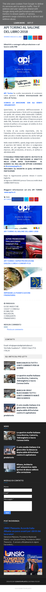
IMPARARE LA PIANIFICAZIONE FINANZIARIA (17, 294)
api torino (8, 199)
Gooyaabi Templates (23, 588)
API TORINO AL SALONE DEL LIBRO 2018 (21, 231)
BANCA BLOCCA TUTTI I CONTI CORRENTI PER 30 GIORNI (28, 365)
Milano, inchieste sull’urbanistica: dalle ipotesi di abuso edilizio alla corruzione (27, 468)
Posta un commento (15, 329)
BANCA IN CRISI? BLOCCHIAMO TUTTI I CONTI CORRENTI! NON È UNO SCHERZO (28, 394)
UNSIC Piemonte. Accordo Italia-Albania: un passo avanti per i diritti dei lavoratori (22, 531)
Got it (30, 23)
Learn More (19, 23)
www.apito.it (9, 192)
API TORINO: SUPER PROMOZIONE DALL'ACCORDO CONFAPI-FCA (19, 262)
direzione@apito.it (13, 166)
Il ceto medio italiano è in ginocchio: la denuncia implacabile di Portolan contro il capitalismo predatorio (22, 410)
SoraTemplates (21, 581)
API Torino (8, 93)
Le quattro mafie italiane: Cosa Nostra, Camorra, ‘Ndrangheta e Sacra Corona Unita (28, 379)
